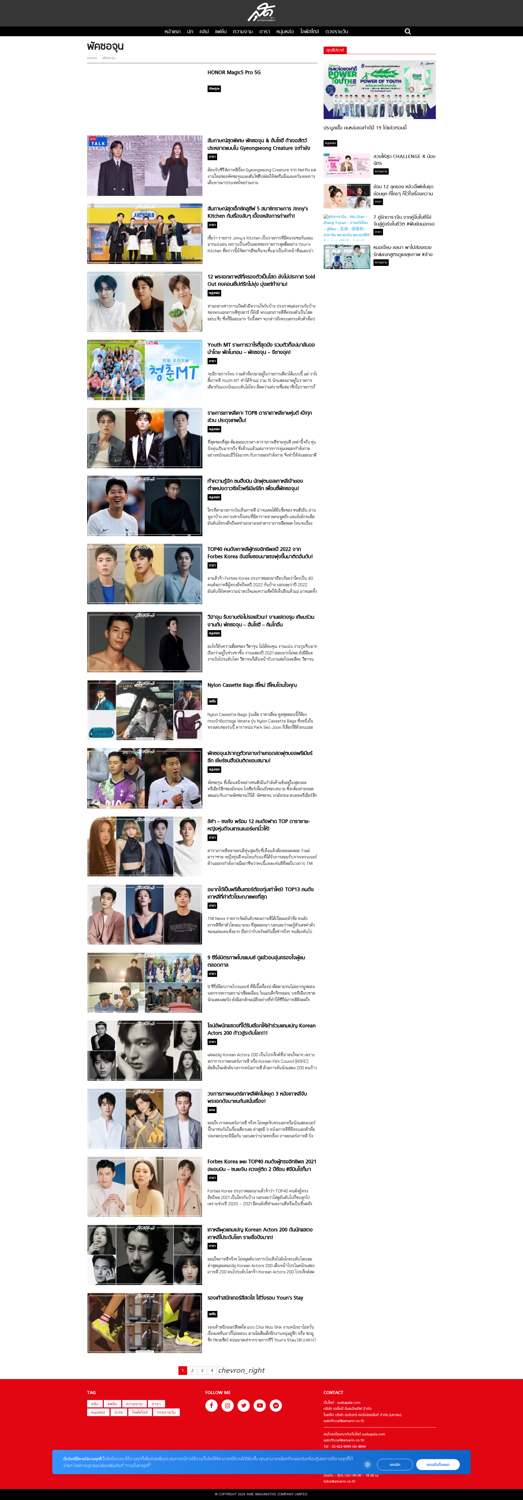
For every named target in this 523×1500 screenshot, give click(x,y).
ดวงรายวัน (337, 32)
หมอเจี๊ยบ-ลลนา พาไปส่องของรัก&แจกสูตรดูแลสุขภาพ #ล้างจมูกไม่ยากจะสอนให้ (403, 255)
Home (92, 58)
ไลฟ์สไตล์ (309, 32)
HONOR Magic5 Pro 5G (234, 73)
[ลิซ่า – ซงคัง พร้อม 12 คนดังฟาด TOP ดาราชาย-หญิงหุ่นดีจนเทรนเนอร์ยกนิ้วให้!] (144, 876)
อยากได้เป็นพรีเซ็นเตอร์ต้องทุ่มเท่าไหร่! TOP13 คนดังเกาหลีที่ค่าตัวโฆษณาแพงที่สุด (261, 893)
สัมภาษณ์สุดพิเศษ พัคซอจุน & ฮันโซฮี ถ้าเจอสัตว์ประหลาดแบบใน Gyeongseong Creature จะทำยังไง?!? (259, 148)
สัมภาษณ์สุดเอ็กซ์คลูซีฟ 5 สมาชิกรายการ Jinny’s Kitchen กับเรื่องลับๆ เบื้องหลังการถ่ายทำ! (258, 212)
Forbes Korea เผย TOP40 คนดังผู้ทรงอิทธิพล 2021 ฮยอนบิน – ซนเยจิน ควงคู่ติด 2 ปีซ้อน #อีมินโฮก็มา (262, 1165)
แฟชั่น (221, 32)
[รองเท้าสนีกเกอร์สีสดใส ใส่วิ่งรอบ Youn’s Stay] (144, 1352)
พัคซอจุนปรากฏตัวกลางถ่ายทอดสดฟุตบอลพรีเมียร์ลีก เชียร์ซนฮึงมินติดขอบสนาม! (260, 757)
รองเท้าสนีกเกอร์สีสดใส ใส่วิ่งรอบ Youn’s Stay (255, 1298)
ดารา (264, 32)
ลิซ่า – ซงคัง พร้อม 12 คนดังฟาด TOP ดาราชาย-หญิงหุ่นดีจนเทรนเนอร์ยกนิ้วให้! (259, 825)
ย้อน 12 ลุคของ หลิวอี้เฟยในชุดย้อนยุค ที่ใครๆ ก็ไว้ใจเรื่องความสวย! (403, 194)
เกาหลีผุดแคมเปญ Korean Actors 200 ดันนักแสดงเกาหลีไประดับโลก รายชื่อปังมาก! (260, 1233)
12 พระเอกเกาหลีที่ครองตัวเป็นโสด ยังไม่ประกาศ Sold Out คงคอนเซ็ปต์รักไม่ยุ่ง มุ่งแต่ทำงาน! (261, 281)
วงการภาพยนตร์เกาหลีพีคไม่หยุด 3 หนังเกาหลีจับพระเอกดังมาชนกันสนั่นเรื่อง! (257, 1098)
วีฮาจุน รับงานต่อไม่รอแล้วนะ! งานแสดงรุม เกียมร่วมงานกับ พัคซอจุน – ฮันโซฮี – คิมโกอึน (261, 621)
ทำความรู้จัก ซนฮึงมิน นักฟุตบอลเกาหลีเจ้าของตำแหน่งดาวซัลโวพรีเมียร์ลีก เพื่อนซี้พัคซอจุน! (255, 485)
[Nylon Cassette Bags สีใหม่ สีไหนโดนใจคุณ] (144, 739)
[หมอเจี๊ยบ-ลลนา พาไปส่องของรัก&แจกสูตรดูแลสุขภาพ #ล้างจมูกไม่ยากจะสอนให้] (347, 268)
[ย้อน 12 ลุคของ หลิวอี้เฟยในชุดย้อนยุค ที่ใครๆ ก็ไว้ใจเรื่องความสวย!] (347, 207)
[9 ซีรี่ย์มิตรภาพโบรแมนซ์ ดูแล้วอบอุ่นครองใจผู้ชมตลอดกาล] (144, 1012)
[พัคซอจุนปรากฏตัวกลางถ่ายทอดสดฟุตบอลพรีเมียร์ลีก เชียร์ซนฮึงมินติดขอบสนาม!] (144, 807)
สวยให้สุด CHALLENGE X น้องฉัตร (404, 160)
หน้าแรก (173, 32)
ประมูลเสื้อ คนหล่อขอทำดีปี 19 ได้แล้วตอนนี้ (365, 128)
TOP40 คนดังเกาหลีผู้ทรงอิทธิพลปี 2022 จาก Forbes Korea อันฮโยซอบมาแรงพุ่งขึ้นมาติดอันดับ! (260, 553)
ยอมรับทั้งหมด (438, 1465)
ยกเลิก (395, 1465)
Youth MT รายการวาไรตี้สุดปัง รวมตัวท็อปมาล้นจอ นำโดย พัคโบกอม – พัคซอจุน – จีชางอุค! (261, 349)
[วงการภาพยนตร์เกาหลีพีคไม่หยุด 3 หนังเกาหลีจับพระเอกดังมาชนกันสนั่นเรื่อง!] (144, 1148)
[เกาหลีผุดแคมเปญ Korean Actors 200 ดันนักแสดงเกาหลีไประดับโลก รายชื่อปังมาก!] (144, 1284)
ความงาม (243, 32)
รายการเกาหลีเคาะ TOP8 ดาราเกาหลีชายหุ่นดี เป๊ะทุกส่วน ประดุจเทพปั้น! (260, 417)
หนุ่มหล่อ (285, 32)
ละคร (119, 1413)
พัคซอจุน (108, 58)
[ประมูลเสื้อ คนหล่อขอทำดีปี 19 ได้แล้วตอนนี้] (380, 118)
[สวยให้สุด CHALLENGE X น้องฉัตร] (347, 177)
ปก (190, 32)
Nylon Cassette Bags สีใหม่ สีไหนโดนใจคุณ (252, 686)
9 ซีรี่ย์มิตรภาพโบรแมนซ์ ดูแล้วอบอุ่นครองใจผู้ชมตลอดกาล (256, 961)
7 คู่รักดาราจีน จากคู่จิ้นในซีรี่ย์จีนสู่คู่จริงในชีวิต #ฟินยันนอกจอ (403, 221)
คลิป (204, 32)
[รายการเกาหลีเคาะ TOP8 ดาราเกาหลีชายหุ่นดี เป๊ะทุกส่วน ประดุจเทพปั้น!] (144, 467)
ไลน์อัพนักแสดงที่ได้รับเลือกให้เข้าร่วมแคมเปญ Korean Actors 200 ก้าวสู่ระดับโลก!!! (262, 1029)
